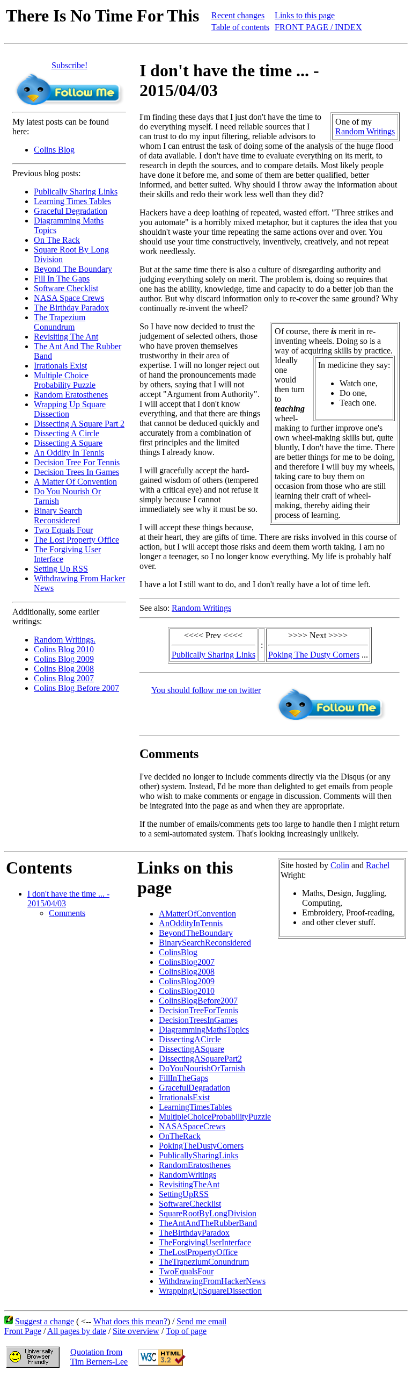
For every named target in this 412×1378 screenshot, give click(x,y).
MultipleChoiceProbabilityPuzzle (215, 1116)
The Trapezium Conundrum (59, 322)
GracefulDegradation (194, 1087)
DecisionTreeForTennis (198, 1010)
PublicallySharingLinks (198, 1155)
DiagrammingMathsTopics (204, 1029)
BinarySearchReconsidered (205, 942)
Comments (67, 913)
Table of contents (240, 27)
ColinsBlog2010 (187, 990)
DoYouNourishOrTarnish (202, 1068)
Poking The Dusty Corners (313, 654)
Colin (339, 865)
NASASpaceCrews (192, 1126)
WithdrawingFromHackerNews (212, 1281)
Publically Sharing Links (75, 191)
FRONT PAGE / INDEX (318, 27)
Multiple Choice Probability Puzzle (64, 380)
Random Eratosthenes (71, 394)
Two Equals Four (63, 530)
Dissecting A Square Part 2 (79, 423)
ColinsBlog (178, 952)
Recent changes (237, 15)
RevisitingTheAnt (189, 1184)
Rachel (377, 865)
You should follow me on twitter (206, 690)
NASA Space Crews (69, 297)
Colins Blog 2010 (64, 649)
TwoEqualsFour (186, 1271)
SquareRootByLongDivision (207, 1213)
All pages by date (76, 1331)
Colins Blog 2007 (64, 678)
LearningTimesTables (195, 1107)
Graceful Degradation (70, 210)
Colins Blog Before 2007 (76, 687)
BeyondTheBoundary (196, 932)
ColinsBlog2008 (187, 971)
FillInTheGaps (183, 1078)
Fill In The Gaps (62, 278)
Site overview (136, 1331)
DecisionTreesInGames (198, 1020)
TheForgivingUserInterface (205, 1242)
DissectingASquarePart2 (200, 1058)
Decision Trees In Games (76, 472)
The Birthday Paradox (71, 307)
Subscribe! (69, 65)
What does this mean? (130, 1321)
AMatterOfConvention (197, 913)
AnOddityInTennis (191, 923)
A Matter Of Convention (75, 481)
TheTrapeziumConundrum (204, 1261)
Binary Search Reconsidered (58, 515)
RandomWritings (187, 1174)
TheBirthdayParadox (194, 1232)
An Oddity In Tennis (69, 452)
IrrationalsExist (184, 1097)
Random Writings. (64, 639)
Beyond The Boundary (73, 268)
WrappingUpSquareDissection (210, 1290)
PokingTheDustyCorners (201, 1145)
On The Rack (57, 239)
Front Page (22, 1331)
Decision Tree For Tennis (77, 462)
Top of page (186, 1331)
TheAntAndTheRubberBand (208, 1223)
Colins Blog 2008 (64, 668)
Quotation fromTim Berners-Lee (99, 1356)
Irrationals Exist (60, 365)
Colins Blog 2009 (64, 658)
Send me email (201, 1321)
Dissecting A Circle (66, 433)
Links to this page (305, 15)
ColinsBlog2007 (187, 961)
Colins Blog (54, 149)
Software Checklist (66, 288)
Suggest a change (44, 1321)
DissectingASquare (191, 1049)
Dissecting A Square (68, 443)
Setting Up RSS (61, 568)
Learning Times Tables (72, 201)
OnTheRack (180, 1136)
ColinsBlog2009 (187, 981)
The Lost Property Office (76, 539)
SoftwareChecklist (190, 1203)
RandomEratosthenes (195, 1165)
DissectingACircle (190, 1039)
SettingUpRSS (184, 1194)
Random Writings (365, 131)
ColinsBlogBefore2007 (198, 1000)
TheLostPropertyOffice (198, 1252)
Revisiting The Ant (66, 336)
